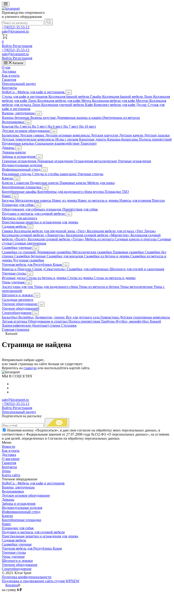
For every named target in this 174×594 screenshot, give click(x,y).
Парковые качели (73, 183)
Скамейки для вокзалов (65, 256)
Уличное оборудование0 (20, 308)
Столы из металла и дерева (114, 278)
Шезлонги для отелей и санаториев (137, 269)
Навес (7, 196)
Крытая (8, 126)
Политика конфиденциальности (26, 577)
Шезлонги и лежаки (18, 295)
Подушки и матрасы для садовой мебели (34, 214)
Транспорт (88, 143)
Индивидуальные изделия (22, 165)
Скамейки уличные (17, 247)
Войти (7, 46)
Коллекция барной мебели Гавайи (75, 96)
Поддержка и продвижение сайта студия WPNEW (40, 581)
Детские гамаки (32, 135)
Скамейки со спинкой (19, 252)
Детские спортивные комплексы (145, 317)
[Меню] (6, 4)
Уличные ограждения (134, 161)
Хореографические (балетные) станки (31, 325)
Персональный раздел (19, 84)
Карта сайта (11, 475)
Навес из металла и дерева (98, 200)
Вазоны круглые (43, 118)
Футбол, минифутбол (133, 321)
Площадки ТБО (117, 192)
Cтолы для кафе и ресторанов (25, 96)
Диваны (8, 148)
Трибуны (108, 321)
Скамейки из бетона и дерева (107, 256)
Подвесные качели (45, 183)
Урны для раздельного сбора (56, 287)
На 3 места (23, 126)
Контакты (9, 88)
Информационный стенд (21, 169)
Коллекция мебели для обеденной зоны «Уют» (50, 231)
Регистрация (22, 46)
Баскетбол (10, 317)
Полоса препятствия (84, 321)
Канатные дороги (93, 139)
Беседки (8, 200)
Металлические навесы (33, 200)
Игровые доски (14, 278)
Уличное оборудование (20, 304)
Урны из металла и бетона (99, 287)
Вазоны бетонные (16, 118)
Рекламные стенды (17, 174)
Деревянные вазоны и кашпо (79, 118)
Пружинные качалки (18, 143)
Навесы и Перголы (17, 269)
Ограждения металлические (96, 161)
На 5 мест (40, 126)
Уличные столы (14, 273)
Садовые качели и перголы (136, 239)
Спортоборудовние (17, 313)
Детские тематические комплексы (28, 139)
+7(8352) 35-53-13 (15, 27)
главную (30, 368)
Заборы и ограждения (19, 156)
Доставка (9, 71)
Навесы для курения (135, 200)
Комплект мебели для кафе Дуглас (121, 105)
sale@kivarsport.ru (15, 31)
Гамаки (8, 231)
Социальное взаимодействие (57, 143)
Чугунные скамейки (28, 260)
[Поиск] (49, 22)
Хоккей (155, 321)
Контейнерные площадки (22, 187)
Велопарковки (13, 122)
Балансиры (11, 135)
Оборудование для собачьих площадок (32, 209)
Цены (6, 471)
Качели (8, 178)
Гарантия (9, 79)
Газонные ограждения (19, 161)
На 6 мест (55, 126)
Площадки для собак (18, 205)
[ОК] (57, 423)
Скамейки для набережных (88, 269)
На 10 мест (87, 126)
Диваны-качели (14, 152)
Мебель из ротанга (100, 239)
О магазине (10, 459)
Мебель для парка (101, 183)
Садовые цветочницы (29, 243)
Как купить (10, 75)
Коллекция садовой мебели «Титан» (56, 239)
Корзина (11, 585)
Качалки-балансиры (123, 139)
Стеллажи (69, 325)
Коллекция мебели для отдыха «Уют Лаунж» (121, 231)
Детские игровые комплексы (68, 135)
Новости (8, 446)
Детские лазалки (157, 135)
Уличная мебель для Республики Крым (32, 264)
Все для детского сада (83, 317)
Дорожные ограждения (55, 161)
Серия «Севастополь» (49, 269)
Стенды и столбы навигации (54, 174)
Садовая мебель (14, 226)
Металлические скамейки (92, 252)
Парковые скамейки (129, 252)
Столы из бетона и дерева (47, 278)
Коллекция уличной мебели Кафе (67, 105)
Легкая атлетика (15, 321)
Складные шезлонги (17, 300)
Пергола (158, 200)
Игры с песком (67, 139)
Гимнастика (110, 317)
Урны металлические (137, 287)
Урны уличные (14, 282)
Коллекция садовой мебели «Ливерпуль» (34, 235)
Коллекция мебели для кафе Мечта (64, 101)
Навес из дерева (65, 200)
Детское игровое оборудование (26, 131)
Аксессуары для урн (18, 287)
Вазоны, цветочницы (19, 113)
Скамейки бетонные (30, 256)
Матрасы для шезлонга (19, 218)
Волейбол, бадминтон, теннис (42, 317)
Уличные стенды (90, 174)
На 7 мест (71, 126)
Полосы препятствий (155, 139)
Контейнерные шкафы (19, 192)
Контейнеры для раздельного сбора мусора (71, 192)
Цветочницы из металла (121, 118)
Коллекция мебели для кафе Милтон (120, 101)
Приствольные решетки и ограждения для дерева (40, 222)
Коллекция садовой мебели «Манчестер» (98, 235)
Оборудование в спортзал (48, 321)
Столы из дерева (80, 278)
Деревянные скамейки (54, 252)
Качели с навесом (16, 183)
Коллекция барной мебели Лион (127, 96)
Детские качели (131, 135)
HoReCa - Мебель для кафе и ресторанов (33, 92)
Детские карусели (105, 135)
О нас (6, 67)
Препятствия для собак (80, 209)
